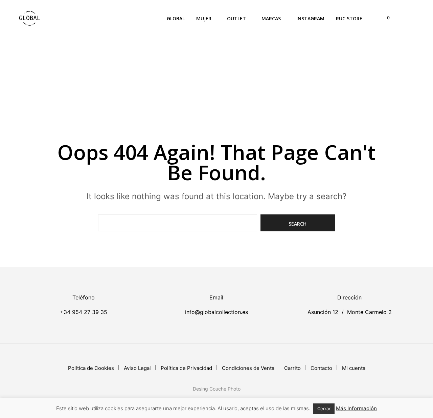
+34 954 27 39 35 (83, 312)
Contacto (321, 368)
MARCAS (271, 18)
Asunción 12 (322, 312)
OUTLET (236, 18)
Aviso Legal (137, 368)
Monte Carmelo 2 (369, 312)
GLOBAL (176, 18)
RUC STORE (349, 18)
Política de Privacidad (186, 368)
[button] (384, 18)
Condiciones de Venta (248, 368)
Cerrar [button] (324, 408)
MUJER (203, 18)
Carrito (292, 368)
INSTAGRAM (310, 18)
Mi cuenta (353, 368)
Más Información (356, 408)
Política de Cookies (91, 368)
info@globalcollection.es (216, 312)
